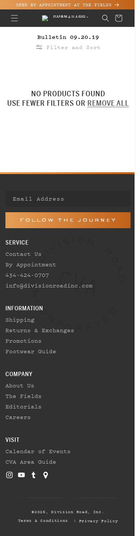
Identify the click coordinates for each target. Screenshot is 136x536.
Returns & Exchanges (39, 330)
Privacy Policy (95, 521)
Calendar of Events (38, 451)
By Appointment (30, 264)
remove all (105, 103)
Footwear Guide (30, 351)
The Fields (23, 396)
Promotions (23, 340)
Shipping (19, 319)
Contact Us (23, 254)
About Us (19, 385)
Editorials (23, 406)
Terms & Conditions (40, 520)
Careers (18, 417)
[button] (14, 18)
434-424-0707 (27, 275)
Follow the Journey (65, 220)
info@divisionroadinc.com (48, 285)
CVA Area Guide (30, 462)
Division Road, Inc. (75, 512)
